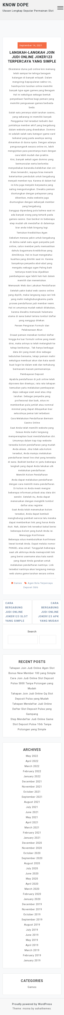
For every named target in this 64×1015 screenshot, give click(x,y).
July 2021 (32, 807)
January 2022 (32, 776)
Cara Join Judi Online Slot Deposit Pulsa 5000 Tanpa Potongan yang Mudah (32, 683)
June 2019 (32, 934)
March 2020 (32, 888)
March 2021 (32, 827)
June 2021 (32, 812)
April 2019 (32, 945)
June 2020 (32, 873)
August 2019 (32, 924)
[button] (60, 8)
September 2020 (32, 858)
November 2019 (32, 909)
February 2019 (32, 955)
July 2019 (32, 929)
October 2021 (32, 791)
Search (32, 631)
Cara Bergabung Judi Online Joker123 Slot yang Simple (16, 612)
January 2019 (32, 960)
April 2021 (32, 822)
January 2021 (32, 837)
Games (18, 583)
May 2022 (32, 756)
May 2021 (32, 817)
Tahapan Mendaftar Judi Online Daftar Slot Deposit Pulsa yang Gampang (32, 709)
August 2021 (32, 802)
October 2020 (32, 853)
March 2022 (32, 766)
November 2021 (32, 786)
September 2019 (32, 919)
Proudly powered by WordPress (32, 1004)
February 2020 (32, 894)
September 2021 (32, 796)
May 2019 (32, 940)
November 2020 (32, 848)
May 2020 (32, 878)
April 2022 (32, 761)
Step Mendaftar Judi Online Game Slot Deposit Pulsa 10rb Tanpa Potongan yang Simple (32, 724)
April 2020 (32, 883)
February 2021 (32, 832)
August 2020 (32, 863)
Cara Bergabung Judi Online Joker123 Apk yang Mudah (48, 612)
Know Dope (16, 4)
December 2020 (32, 842)
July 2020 (32, 868)
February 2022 (32, 771)
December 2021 (32, 781)
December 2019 (32, 904)
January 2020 (32, 899)
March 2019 (32, 950)
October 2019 (32, 914)
